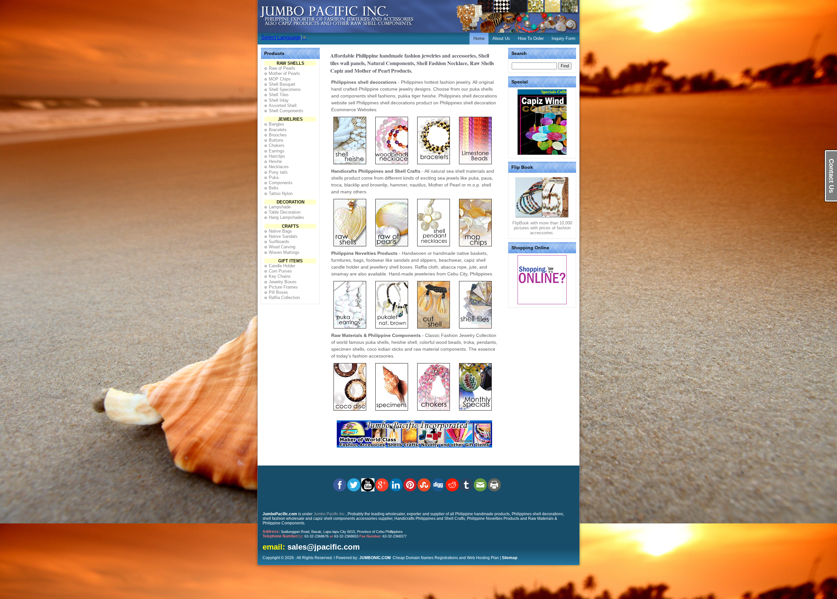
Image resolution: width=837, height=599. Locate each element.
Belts (274, 187)
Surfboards (279, 241)
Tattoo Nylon (281, 193)
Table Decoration (284, 212)
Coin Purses (280, 271)
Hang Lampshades (286, 217)
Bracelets (278, 129)
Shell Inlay (279, 100)
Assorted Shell (283, 105)
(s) (283, 536)
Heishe (275, 161)
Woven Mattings (284, 252)
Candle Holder (282, 265)
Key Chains (280, 276)
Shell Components (286, 110)
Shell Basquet (282, 84)
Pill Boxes (278, 292)
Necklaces (279, 166)
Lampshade (280, 206)
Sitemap (509, 557)
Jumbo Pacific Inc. (330, 514)
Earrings (276, 151)
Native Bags (280, 231)
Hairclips (277, 156)
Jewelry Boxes (283, 281)
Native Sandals (283, 236)
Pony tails (278, 172)
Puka (274, 177)
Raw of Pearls (282, 68)
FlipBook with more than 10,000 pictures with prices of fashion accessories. (542, 227)
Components (281, 182)
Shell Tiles (279, 94)
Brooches (278, 134)
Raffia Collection (284, 297)
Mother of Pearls (284, 73)
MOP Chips (280, 79)
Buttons (276, 140)
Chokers (276, 145)
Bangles (276, 124)
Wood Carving (282, 246)
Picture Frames (283, 287)
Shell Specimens (285, 89)
